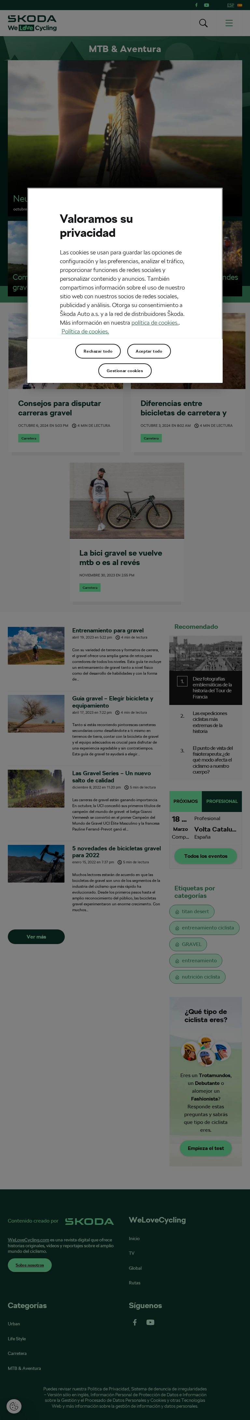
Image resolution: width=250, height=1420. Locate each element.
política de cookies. (155, 322)
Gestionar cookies (125, 370)
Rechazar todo (98, 351)
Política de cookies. (85, 331)
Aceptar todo (149, 351)
